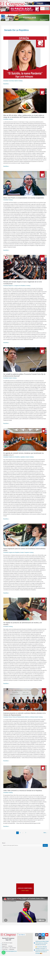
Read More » (6, 83)
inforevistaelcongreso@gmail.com (9, 949)
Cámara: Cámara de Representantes (16, 717)
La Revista (31, 717)
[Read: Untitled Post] (25, 57)
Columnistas (11, 80)
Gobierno (27, 717)
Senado (10, 378)
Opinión (16, 80)
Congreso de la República (20, 285)
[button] (20, 13)
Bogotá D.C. (11, 285)
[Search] (47, 8)
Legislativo (22, 456)
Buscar (3, 843)
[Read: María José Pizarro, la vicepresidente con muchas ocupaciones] (25, 183)
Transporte (26, 552)
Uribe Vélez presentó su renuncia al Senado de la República (22, 790)
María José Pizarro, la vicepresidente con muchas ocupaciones (23, 198)
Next (45, 832)
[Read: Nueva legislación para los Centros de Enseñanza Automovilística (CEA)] (25, 535)
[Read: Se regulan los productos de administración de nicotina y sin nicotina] (25, 609)
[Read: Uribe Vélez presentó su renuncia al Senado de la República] (25, 776)
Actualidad (5, 80)
